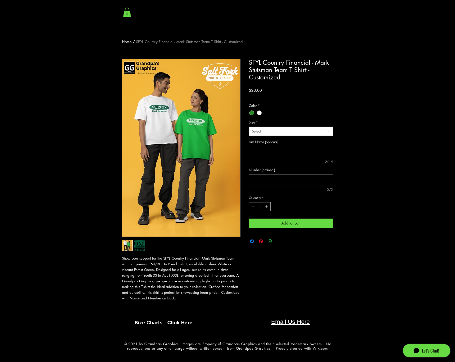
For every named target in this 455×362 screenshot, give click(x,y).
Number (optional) (262, 170)
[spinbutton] (259, 206)
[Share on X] (279, 241)
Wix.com (320, 348)
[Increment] (267, 206)
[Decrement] (252, 206)
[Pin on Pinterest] (261, 241)
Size (253, 122)
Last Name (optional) (263, 142)
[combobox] (291, 131)
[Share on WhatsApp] (270, 241)
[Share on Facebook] (252, 241)
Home (127, 41)
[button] (127, 12)
